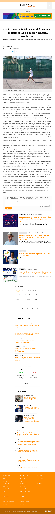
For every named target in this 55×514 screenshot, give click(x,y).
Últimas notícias (24, 318)
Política (21, 23)
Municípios (22, 392)
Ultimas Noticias (8, 23)
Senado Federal (36, 23)
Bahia (15, 23)
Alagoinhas (45, 23)
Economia (27, 23)
